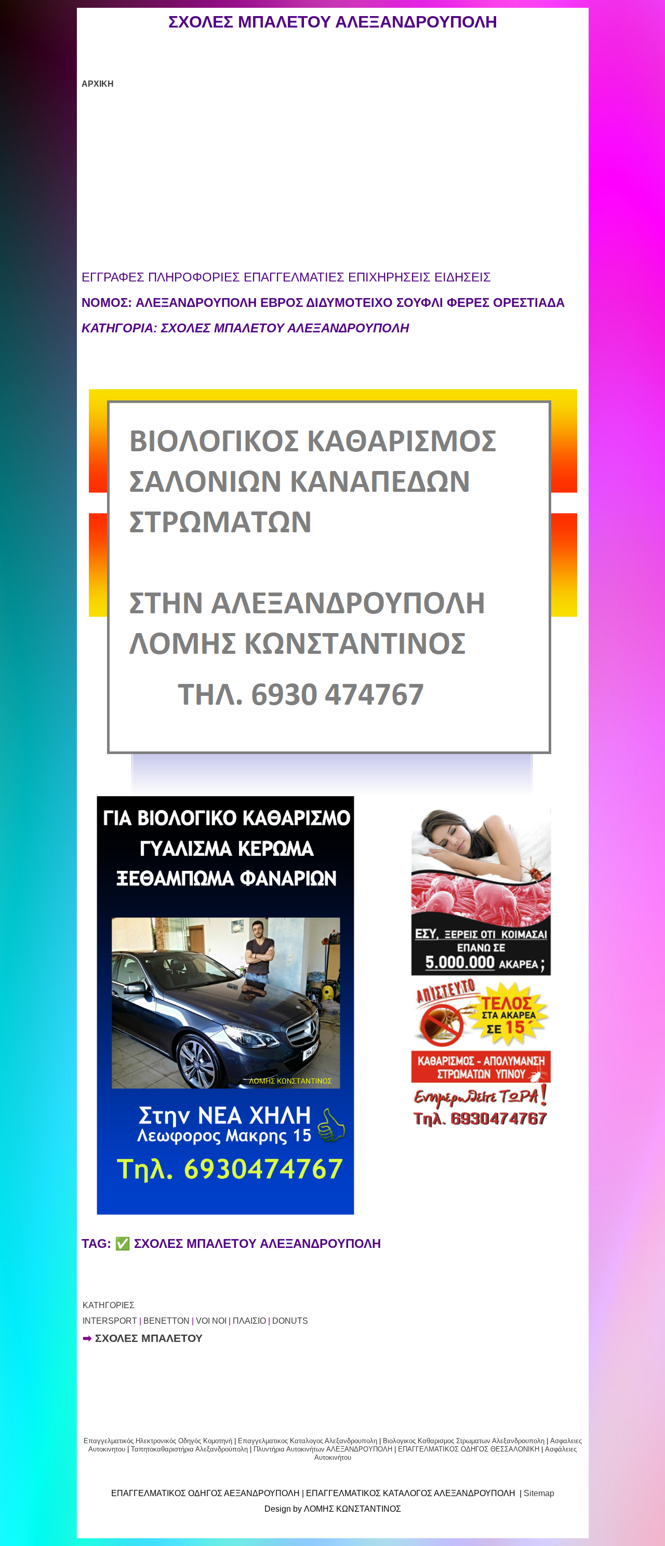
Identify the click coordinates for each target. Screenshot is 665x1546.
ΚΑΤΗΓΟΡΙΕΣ (109, 1305)
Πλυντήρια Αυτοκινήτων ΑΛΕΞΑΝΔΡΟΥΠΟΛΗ (323, 1449)
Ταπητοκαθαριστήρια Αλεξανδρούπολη (189, 1449)
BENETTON (166, 1320)
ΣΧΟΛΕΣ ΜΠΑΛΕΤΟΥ (149, 1338)
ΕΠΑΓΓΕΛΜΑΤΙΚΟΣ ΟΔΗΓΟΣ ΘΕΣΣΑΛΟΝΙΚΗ (468, 1449)
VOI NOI (211, 1320)
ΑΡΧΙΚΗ (98, 83)
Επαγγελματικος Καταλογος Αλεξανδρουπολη (306, 1441)
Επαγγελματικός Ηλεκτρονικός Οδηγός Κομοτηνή (158, 1441)
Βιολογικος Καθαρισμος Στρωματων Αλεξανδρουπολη (463, 1441)
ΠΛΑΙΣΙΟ (249, 1320)
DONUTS (290, 1320)
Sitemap (539, 1493)
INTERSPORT (110, 1320)
